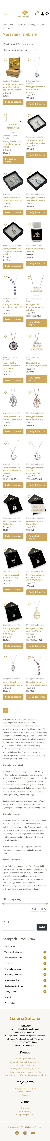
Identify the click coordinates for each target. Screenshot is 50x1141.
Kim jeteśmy (25, 1111)
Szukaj (6, 921)
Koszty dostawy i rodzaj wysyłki (25, 1072)
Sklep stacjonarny (25, 1114)
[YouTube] (33, 1133)
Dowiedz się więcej (10, 160)
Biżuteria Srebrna (26, 24)
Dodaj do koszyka (13, 102)
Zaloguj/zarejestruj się (25, 1088)
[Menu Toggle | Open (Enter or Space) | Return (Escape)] (5, 13)
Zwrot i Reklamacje (25, 1065)
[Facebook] (17, 1133)
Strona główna (9, 24)
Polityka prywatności (25, 1058)
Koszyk (25, 1095)
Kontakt (25, 1108)
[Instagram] (25, 1133)
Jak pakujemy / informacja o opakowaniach (25, 1075)
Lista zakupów (25, 1091)
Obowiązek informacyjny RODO (25, 1068)
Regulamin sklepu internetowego (25, 1062)
